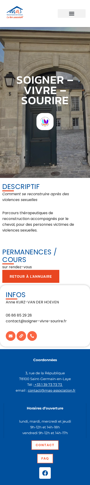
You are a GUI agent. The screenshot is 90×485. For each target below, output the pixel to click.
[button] (72, 13)
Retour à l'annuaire (31, 276)
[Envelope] (10, 336)
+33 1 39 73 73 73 (48, 384)
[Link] (21, 336)
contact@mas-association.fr (51, 390)
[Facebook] (45, 473)
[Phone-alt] (32, 336)
